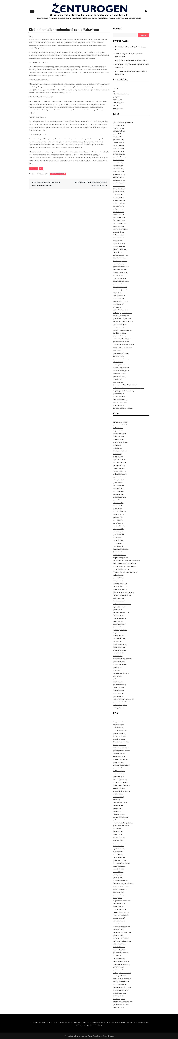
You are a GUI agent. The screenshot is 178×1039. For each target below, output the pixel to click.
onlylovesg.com (118, 327)
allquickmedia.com (119, 857)
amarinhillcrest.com (120, 802)
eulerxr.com (117, 293)
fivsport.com (117, 641)
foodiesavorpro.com (120, 261)
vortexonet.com (118, 145)
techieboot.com (118, 439)
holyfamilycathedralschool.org (123, 391)
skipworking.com (119, 837)
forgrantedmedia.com (120, 759)
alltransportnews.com (120, 549)
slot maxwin (121, 1022)
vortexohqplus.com (119, 223)
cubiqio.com (117, 252)
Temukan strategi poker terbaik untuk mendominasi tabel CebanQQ (46, 184)
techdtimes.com (118, 436)
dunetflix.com (117, 656)
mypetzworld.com (119, 607)
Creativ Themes (108, 1036)
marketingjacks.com (120, 984)
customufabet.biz (119, 526)
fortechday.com (118, 405)
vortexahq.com (118, 166)
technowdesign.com (120, 589)
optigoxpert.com (119, 203)
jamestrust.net (118, 831)
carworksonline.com (120, 768)
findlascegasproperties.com (122, 313)
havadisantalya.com (119, 434)
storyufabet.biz (118, 529)
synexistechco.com (119, 157)
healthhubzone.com (120, 451)
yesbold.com (117, 448)
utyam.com (116, 670)
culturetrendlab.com (120, 284)
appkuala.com (117, 875)
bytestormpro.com (119, 278)
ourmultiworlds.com (120, 730)
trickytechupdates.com (121, 990)
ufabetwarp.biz (118, 480)
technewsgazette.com (120, 860)
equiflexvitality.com (119, 324)
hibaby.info (116, 350)
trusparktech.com (119, 189)
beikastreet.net (118, 725)
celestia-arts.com (119, 739)
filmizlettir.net (118, 727)
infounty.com (117, 610)
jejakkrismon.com (119, 849)
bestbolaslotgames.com (121, 342)
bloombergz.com (119, 814)
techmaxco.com (118, 235)
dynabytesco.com (119, 243)
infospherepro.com (119, 258)
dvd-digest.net (118, 929)
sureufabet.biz (118, 523)
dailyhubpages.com (119, 333)
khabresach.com (118, 996)
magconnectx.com (119, 376)
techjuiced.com (118, 457)
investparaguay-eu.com (121, 612)
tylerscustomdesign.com (121, 765)
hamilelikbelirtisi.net (120, 229)
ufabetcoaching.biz (119, 396)
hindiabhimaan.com (119, 993)
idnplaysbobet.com (119, 336)
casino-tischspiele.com (121, 826)
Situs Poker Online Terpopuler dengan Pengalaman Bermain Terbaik (89, 15)
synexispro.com (118, 379)
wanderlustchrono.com (121, 281)
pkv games (33, 169)
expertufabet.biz (118, 485)
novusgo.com (117, 275)
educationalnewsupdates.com (123, 122)
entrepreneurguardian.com (122, 347)
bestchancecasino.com (120, 359)
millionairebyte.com (120, 402)
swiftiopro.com (118, 226)
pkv (31, 1022)
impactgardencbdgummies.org (123, 699)
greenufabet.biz (118, 500)
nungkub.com (117, 682)
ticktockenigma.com (120, 290)
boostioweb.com (118, 128)
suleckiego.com (118, 1007)
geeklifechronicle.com (120, 255)
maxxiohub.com (118, 171)
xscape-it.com (118, 581)
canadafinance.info (119, 918)
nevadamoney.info (119, 921)
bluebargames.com (119, 745)
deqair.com (117, 633)
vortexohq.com (118, 264)
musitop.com (117, 667)
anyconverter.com (119, 843)
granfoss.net (117, 955)
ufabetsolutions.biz (119, 511)
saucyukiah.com (118, 722)
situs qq (67, 1022)
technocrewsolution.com (121, 785)
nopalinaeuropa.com (120, 705)
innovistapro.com (119, 217)
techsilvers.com (118, 636)
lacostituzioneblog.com (121, 673)
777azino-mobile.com (120, 584)
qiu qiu (115, 88)
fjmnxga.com (117, 898)
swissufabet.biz (118, 494)
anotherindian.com (119, 685)
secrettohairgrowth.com (121, 886)
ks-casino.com (118, 621)
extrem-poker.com (119, 618)
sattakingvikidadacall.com (121, 339)
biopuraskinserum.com (121, 912)
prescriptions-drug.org (121, 782)
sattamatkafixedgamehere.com (123, 344)
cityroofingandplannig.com (122, 595)
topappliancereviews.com (122, 987)
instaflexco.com (118, 215)
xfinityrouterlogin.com (121, 981)
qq (114, 91)
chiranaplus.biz (118, 935)
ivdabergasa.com (118, 598)
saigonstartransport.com (121, 901)
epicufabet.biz (118, 532)
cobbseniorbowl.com (120, 586)
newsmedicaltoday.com (121, 370)
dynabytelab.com (118, 137)
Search (117, 28)
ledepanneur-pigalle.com (121, 927)
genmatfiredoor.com (120, 310)
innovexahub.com (119, 151)
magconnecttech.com (120, 301)
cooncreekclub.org (119, 733)
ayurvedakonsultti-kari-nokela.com (125, 572)
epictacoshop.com (119, 909)
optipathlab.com (118, 134)
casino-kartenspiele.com (121, 820)
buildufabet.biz (118, 546)
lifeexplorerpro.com (120, 272)
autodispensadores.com (121, 365)
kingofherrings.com (120, 866)
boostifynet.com (118, 194)
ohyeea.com (117, 676)
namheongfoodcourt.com (122, 941)
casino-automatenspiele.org (122, 823)
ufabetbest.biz (118, 520)
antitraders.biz (118, 575)
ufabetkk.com (117, 854)
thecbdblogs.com (119, 999)
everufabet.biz (118, 540)
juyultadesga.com (119, 601)
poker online (117, 100)
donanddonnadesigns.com (122, 319)
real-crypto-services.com (122, 604)
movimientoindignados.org (122, 659)
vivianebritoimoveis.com (121, 791)
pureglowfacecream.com (121, 863)
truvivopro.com (118, 160)
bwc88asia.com (118, 615)
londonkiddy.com (119, 394)
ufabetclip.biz (117, 483)
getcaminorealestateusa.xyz (122, 408)
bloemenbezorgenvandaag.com (123, 883)
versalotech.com (118, 232)
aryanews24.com (118, 578)
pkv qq (115, 105)
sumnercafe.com (118, 653)
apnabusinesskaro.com (121, 1005)
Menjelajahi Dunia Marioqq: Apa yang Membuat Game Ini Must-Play (91, 183)
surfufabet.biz (118, 517)
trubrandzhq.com (119, 192)
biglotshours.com (119, 468)
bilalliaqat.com (118, 362)
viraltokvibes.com (119, 788)
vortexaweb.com (118, 177)
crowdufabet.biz (118, 543)
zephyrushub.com (119, 131)
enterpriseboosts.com (120, 817)
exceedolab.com (118, 238)
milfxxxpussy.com (119, 662)
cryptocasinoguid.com (120, 558)
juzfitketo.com (118, 693)
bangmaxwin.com (119, 903)
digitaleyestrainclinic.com (122, 973)
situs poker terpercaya (121, 94)
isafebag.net (117, 811)
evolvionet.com (118, 140)
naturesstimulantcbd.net (121, 702)
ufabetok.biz (117, 537)
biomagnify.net (118, 708)
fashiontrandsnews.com (121, 552)
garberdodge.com (119, 753)
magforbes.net (118, 794)
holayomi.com (118, 382)
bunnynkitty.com (118, 892)
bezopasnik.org (118, 895)
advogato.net (117, 808)
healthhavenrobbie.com (121, 316)
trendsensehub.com (120, 287)
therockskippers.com (120, 953)
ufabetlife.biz (117, 509)
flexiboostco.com (119, 125)
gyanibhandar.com (119, 477)
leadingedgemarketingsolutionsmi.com (126, 560)
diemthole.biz (117, 852)
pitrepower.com (118, 967)
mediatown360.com (119, 970)
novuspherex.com (119, 183)
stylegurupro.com (119, 246)
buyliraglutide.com (119, 471)
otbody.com (117, 828)
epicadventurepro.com (121, 267)
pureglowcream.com (120, 880)
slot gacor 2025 (38, 1022)
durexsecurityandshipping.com (123, 592)
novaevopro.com (119, 186)
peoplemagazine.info (120, 425)
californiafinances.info (120, 915)
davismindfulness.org (120, 399)
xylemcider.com (118, 687)
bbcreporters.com (119, 555)
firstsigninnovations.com (121, 751)
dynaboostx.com (118, 212)
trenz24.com (117, 834)
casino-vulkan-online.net (121, 964)
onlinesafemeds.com (120, 474)
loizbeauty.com (118, 840)
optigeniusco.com (119, 180)
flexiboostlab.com (119, 220)
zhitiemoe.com (118, 679)
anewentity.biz (118, 872)
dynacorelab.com (119, 154)
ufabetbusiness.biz (119, 497)
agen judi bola (50, 1022)
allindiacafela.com (119, 958)
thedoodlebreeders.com (121, 627)
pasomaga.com (118, 696)
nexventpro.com (118, 197)
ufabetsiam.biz (118, 491)
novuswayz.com (118, 206)
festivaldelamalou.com (120, 748)
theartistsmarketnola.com (122, 932)
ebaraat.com (117, 454)
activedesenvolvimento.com (122, 330)
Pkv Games (55, 174)
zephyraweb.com (119, 174)
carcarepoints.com (119, 624)
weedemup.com (118, 356)
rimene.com (117, 924)
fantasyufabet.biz (119, 488)
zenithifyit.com (118, 168)
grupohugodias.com (120, 630)
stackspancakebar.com (120, 938)
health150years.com (120, 779)
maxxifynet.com (118, 148)
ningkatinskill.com (119, 638)
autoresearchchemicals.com (122, 1002)
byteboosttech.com (119, 459)
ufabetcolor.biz (118, 503)
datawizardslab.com (119, 249)
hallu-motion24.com (120, 950)
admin (33, 174)
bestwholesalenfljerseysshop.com (124, 566)
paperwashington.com (120, 353)
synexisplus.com (118, 142)
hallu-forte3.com (119, 947)
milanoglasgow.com (119, 944)
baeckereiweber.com (120, 422)
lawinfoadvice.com (119, 647)
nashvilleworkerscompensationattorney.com (128, 388)
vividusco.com (118, 163)
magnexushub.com (119, 462)
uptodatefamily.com (119, 664)
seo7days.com (117, 878)
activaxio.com (117, 241)
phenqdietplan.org (119, 650)
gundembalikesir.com (120, 442)
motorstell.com (118, 777)
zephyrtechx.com (119, 200)
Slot (63, 174)
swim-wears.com (119, 756)
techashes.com (118, 428)
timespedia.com (118, 846)
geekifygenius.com (119, 295)
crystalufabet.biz (118, 535)
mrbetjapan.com (118, 869)
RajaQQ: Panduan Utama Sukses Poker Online (130, 60)
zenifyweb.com (118, 304)
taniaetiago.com (118, 690)
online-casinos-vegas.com (122, 979)
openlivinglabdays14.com (121, 569)
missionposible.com (120, 976)
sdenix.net (116, 800)
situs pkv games (118, 102)
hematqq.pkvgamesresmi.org (92, 1025)
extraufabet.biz (118, 506)
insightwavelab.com (119, 269)
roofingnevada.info (119, 373)
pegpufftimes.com (119, 736)
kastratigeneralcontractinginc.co (124, 563)
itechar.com (117, 445)
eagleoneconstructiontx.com (123, 321)
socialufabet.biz (118, 514)
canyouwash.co (118, 431)
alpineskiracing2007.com (121, 961)
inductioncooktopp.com (121, 368)
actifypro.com (118, 209)
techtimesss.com (119, 771)
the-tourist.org (118, 805)
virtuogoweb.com (119, 465)
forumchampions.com (120, 742)
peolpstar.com (118, 762)
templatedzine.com (119, 644)
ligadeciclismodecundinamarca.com (125, 385)
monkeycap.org (118, 797)
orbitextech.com (118, 298)
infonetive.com (118, 906)
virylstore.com (118, 774)
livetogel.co (117, 307)
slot (41, 169)
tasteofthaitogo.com (120, 889)
